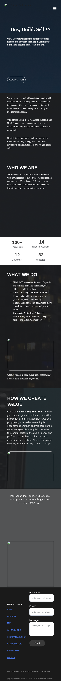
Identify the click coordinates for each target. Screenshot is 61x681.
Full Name (34, 592)
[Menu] (54, 8)
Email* (32, 606)
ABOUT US (11, 616)
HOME (9, 609)
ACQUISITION (16, 79)
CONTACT (11, 657)
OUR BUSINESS (13, 651)
